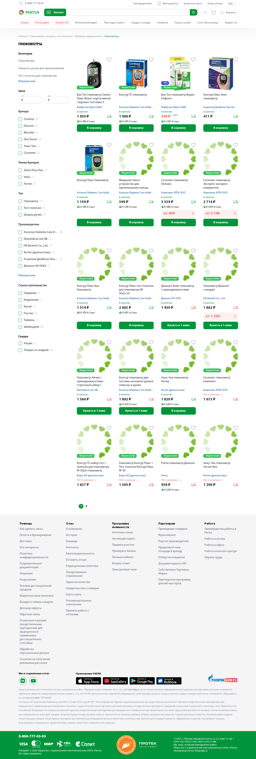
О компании (74, 528)
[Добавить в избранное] (109, 59)
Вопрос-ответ (121, 563)
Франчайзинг (167, 535)
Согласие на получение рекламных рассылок (35, 661)
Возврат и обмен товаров (36, 602)
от (22, 96)
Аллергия (162, 22)
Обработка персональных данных (34, 651)
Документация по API (172, 563)
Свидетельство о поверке (82, 588)
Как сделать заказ (31, 528)
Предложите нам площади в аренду (170, 549)
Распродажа (42, 22)
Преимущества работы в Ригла (220, 530)
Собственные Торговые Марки (173, 571)
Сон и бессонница (208, 22)
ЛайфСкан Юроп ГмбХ (89, 107)
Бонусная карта (193, 3)
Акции (24, 22)
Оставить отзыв (76, 559)
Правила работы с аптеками (77, 612)
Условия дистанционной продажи (36, 587)
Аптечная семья (122, 532)
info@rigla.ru (201, 751)
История (71, 535)
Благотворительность (80, 553)
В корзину (94, 128)
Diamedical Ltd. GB (87, 390)
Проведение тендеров (172, 528)
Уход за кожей (183, 22)
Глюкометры (26, 60)
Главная (22, 36)
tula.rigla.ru (133, 690)
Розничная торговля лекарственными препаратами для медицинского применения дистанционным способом (33, 632)
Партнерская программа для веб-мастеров (174, 581)
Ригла (164, 475)
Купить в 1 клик (178, 325)
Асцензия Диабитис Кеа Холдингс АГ (224, 107)
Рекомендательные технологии (78, 602)
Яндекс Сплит (233, 22)
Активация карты (123, 538)
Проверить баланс (124, 551)
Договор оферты (31, 608)
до (49, 96)
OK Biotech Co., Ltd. (214, 298)
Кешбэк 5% (62, 22)
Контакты (72, 547)
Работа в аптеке (214, 538)
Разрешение (28, 579)
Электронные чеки (124, 569)
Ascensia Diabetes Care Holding (136, 107)
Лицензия (26, 573)
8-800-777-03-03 (32, 736)
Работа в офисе (214, 545)
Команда (71, 541)
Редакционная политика (82, 566)
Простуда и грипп (114, 22)
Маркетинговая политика (36, 595)
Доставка (26, 541)
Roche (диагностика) (173, 390)
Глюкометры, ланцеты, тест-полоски (51, 36)
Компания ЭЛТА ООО (173, 192)
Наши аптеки (215, 3)
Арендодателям (142, 3)
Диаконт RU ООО (171, 298)
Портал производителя (173, 541)
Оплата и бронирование (36, 535)
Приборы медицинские (88, 36)
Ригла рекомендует (86, 22)
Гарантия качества (78, 582)
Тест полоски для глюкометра (37, 75)
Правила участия (123, 544)
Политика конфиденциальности (34, 555)
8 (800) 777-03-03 (42, 698)
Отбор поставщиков (171, 557)
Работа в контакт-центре (220, 551)
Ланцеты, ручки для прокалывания (41, 68)
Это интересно (29, 547)
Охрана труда (213, 557)
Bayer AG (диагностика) (90, 475)
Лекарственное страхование (76, 574)
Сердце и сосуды (140, 22)
